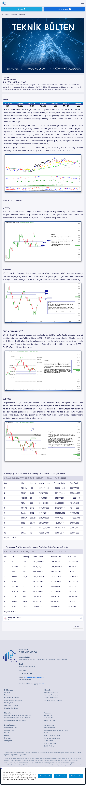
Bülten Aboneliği (9, 730)
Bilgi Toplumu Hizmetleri (52, 735)
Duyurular (7, 695)
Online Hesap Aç (63, 9)
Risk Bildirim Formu (50, 743)
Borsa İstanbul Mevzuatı (52, 738)
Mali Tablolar (48, 733)
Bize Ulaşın (8, 733)
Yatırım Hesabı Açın (10, 728)
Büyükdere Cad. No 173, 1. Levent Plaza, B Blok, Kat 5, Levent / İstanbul (43, 660)
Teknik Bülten (14, 14)
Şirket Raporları (49, 720)
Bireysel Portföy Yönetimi (53, 700)
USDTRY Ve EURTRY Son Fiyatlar (15, 720)
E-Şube (20, 9)
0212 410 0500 (28, 652)
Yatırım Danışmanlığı (51, 692)
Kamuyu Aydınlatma (11, 705)
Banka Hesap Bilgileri (11, 697)
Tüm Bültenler (48, 715)
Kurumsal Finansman (51, 695)
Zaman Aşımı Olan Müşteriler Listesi (56, 730)
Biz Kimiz (7, 692)
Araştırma (7, 14)
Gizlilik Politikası (49, 746)
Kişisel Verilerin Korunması (13, 700)
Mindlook (41, 684)
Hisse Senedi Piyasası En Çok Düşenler (17, 715)
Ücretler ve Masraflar (51, 697)
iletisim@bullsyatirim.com (27, 666)
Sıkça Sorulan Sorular (11, 708)
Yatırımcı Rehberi (50, 728)
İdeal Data (7, 738)
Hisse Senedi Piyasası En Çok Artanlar (17, 718)
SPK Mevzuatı (48, 741)
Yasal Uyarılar (8, 703)
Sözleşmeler (8, 741)
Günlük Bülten (49, 718)
